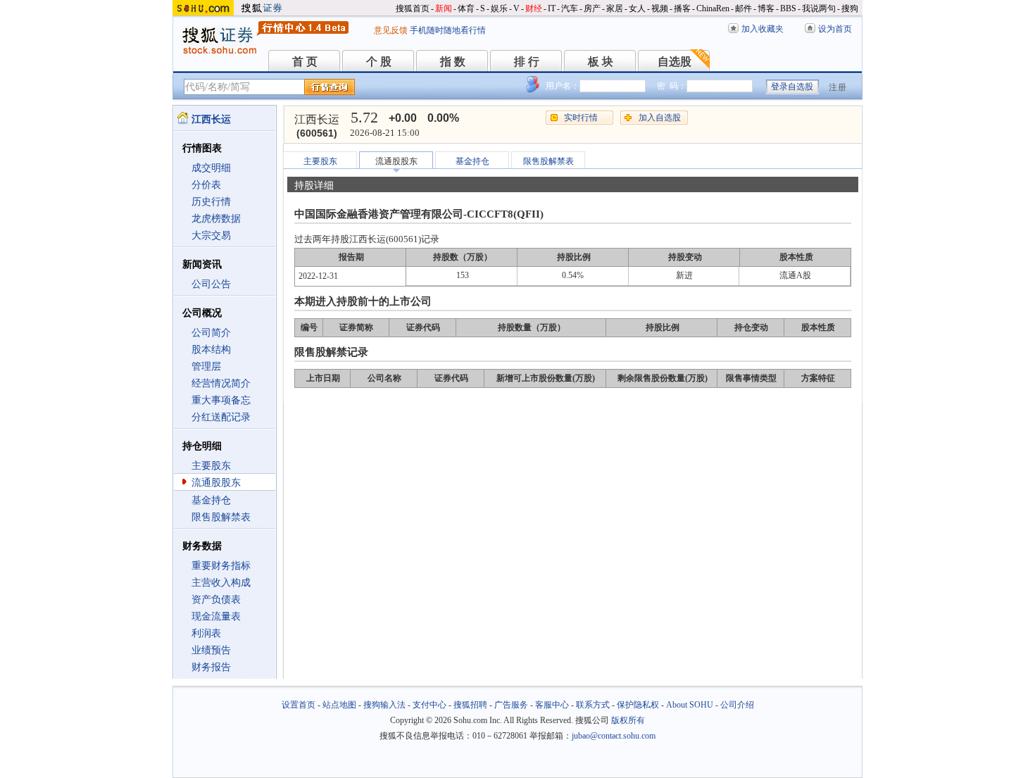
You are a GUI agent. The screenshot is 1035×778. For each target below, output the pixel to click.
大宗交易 (211, 235)
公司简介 (211, 332)
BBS (788, 8)
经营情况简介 (221, 383)
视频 (659, 8)
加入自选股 (660, 118)
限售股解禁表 (221, 517)
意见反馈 (391, 30)
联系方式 (593, 705)
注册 (838, 87)
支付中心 (429, 705)
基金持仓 (211, 500)
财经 (533, 8)
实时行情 (581, 118)
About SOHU (689, 705)
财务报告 (211, 667)
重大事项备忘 (221, 400)
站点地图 (339, 705)
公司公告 (211, 284)
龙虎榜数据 (216, 218)
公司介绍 (737, 705)
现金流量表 (216, 616)
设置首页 (298, 705)
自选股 (674, 62)
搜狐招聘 (470, 705)
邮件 (743, 8)
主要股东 (211, 465)
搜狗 (849, 8)
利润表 (206, 633)
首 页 (305, 62)
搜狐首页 (412, 8)
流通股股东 (216, 482)
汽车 (569, 8)
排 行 (526, 62)
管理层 (206, 366)
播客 (682, 8)
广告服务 (511, 705)
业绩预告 (211, 650)
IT (552, 8)
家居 (614, 8)
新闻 (443, 8)
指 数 (452, 62)
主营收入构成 (221, 582)
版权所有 (628, 720)
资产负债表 (216, 599)
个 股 (378, 62)
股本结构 (211, 349)
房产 (592, 8)
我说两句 (819, 8)
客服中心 (552, 705)
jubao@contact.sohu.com (614, 736)
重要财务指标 (221, 565)
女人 (637, 8)
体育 (466, 8)
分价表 (206, 185)
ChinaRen (712, 8)
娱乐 (499, 8)
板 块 (600, 62)
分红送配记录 (221, 417)
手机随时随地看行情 (448, 30)
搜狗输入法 (384, 705)
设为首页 (835, 29)
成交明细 (211, 168)
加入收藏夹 (762, 29)
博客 (766, 8)
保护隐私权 (638, 705)
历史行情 (211, 201)
